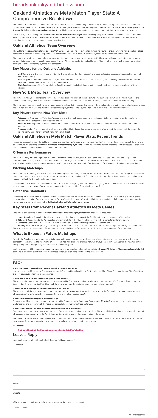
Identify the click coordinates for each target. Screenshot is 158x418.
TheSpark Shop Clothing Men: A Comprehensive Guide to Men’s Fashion (50, 330)
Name (16, 374)
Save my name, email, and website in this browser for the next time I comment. (49, 402)
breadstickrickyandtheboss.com (48, 4)
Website (16, 393)
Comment (18, 345)
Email (16, 383)
